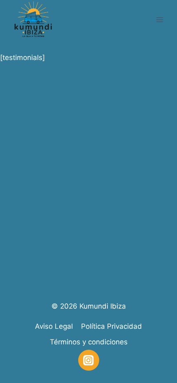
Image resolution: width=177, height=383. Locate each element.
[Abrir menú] (159, 19)
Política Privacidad (111, 326)
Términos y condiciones (89, 342)
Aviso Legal (54, 326)
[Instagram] (88, 360)
